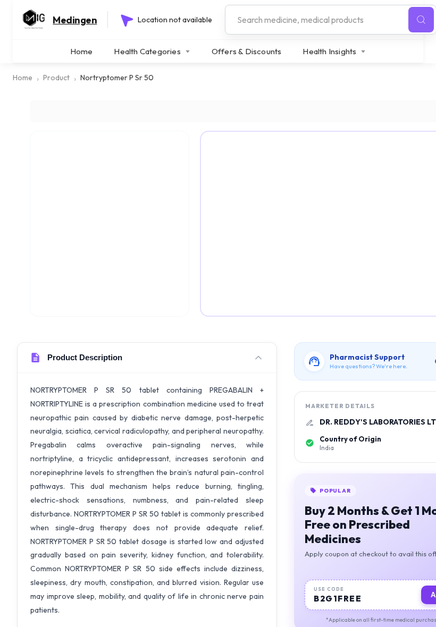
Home (81, 51)
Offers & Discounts (247, 51)
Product (56, 77)
